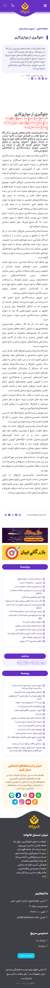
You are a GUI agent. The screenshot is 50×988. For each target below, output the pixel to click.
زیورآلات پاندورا (23, 662)
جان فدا (39, 714)
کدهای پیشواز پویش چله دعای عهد (28, 692)
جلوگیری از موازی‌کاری (28, 37)
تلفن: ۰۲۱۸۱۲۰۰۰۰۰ (37, 912)
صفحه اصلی (42, 29)
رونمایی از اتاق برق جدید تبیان (30, 725)
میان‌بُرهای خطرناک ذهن (32, 637)
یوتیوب (28, 802)
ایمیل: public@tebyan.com (31, 917)
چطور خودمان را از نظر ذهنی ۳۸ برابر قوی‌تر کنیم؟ (25, 697)
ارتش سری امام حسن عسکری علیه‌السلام (25, 611)
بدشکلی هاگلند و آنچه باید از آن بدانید (27, 743)
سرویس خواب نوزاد (38, 662)
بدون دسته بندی (26, 29)
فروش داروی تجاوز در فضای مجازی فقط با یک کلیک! (24, 738)
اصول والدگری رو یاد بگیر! (32, 597)
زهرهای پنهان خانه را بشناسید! (30, 729)
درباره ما (41, 946)
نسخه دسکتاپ (26, 956)
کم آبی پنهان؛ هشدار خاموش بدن (28, 629)
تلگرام (15, 802)
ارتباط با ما (40, 940)
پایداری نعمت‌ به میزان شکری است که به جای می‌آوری (24, 606)
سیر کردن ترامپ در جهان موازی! (29, 578)
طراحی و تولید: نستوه (23, 983)
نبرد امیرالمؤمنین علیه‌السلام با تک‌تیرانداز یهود (25, 616)
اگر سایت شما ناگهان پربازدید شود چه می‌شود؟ (23, 600)
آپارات (31, 795)
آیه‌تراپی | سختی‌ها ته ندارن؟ (30, 582)
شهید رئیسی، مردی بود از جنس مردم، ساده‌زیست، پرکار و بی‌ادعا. (27, 687)
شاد (38, 795)
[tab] (25, 567)
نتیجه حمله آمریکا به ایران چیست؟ (28, 721)
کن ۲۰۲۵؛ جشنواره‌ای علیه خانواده (28, 702)
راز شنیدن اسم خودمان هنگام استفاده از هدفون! (26, 592)
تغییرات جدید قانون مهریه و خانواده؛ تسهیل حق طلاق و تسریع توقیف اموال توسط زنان (24, 749)
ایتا (35, 802)
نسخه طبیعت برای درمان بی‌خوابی (28, 625)
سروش (18, 795)
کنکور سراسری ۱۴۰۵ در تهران (31, 641)
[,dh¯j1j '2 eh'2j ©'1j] (25, 124)
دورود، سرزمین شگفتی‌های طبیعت (28, 710)
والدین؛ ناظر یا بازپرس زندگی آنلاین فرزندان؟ (25, 633)
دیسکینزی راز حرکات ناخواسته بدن (28, 586)
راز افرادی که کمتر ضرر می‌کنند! (30, 706)
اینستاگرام (21, 802)
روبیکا (25, 795)
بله (11, 795)
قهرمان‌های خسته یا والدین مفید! (28, 733)
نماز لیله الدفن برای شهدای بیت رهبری (27, 717)
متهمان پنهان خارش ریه (32, 621)
